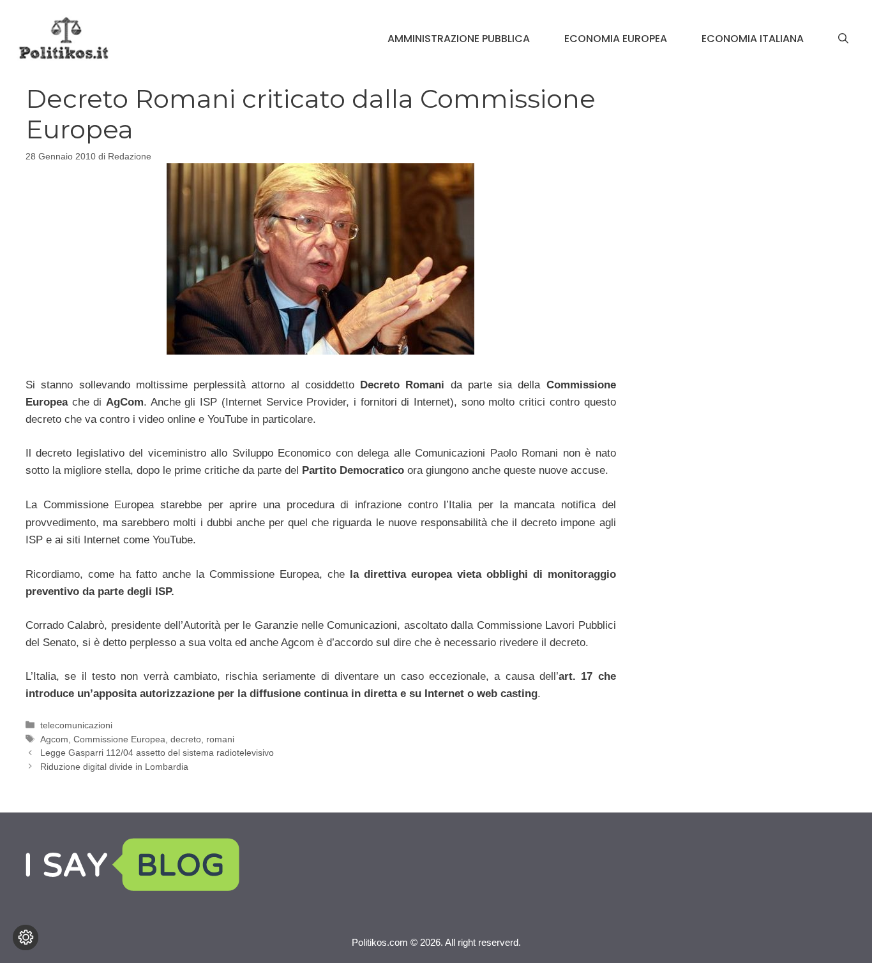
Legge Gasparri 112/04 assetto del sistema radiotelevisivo (157, 752)
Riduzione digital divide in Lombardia (114, 766)
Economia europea (615, 38)
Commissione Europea (119, 739)
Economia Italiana (753, 38)
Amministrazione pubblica (458, 38)
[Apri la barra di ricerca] (843, 39)
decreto (185, 739)
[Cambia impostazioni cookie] (25, 937)
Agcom (54, 739)
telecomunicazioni (76, 725)
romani (220, 739)
